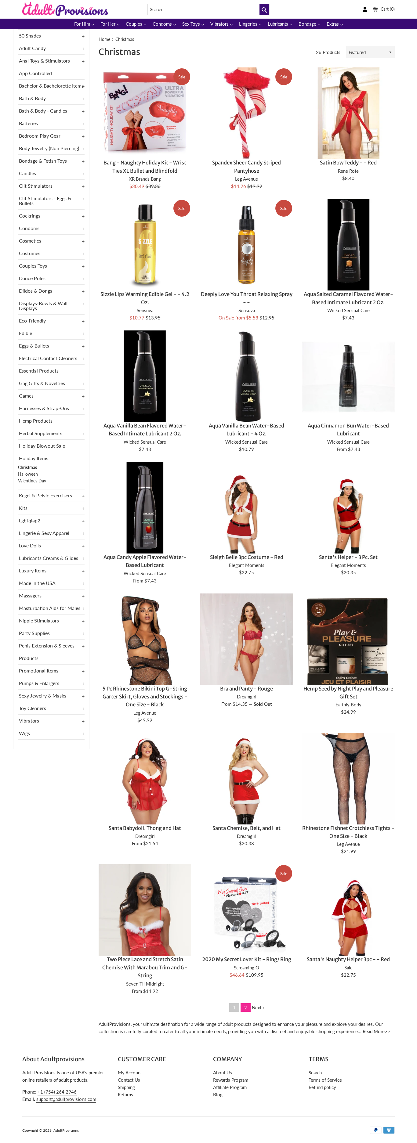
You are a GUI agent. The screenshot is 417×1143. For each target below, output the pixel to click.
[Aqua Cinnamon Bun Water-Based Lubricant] (348, 376)
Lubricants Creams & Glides (48, 558)
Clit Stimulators (36, 186)
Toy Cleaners (32, 708)
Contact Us (129, 1080)
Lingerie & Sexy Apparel (44, 533)
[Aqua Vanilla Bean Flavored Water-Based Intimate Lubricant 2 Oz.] (145, 376)
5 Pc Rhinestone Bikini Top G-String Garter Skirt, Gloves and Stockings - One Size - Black (145, 697)
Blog (218, 1094)
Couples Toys (33, 266)
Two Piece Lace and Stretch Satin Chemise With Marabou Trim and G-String (144, 967)
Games (26, 395)
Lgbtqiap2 (29, 520)
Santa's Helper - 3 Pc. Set (348, 557)
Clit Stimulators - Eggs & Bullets (45, 200)
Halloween (28, 474)
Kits (23, 508)
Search (315, 1072)
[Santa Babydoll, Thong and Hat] (145, 802)
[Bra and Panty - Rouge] (246, 662)
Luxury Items (32, 570)
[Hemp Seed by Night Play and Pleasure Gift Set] (348, 642)
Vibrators (29, 720)
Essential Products (39, 370)
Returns (125, 1094)
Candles (27, 173)
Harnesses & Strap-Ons (44, 408)
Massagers (30, 595)
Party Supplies (34, 633)
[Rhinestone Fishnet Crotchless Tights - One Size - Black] (348, 794)
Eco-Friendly (32, 320)
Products (28, 658)
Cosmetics (30, 240)
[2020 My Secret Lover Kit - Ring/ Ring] (246, 910)
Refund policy (322, 1087)
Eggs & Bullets (34, 345)
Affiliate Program (230, 1087)
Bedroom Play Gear (39, 136)
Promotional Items (38, 670)
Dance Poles (32, 278)
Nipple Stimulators (39, 620)
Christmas (27, 467)
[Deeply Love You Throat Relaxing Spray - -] (246, 245)
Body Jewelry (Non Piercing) (49, 148)
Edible (25, 333)
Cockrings (29, 215)
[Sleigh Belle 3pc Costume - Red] (246, 531)
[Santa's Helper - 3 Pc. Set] (348, 531)
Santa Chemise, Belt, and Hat (246, 828)
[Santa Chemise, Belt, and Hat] (246, 802)
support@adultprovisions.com (66, 1099)
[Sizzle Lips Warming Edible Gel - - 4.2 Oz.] (145, 245)
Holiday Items (33, 458)
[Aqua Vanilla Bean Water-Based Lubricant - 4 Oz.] (246, 376)
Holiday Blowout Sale (42, 446)
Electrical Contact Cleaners (48, 358)
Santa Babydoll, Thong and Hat (145, 828)
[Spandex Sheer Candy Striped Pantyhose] (246, 113)
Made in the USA (37, 583)
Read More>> (376, 1031)
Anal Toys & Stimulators (44, 60)
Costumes (29, 253)
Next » (258, 1007)
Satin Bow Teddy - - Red (348, 163)
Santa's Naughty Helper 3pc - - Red (348, 959)
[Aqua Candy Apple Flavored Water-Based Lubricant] (145, 508)
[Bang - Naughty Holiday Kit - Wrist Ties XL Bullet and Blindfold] (145, 112)
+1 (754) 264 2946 (57, 1091)
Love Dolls (30, 545)
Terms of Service (325, 1080)
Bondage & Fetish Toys (43, 161)
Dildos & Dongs (35, 291)
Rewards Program (230, 1080)
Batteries (28, 123)
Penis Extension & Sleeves (46, 645)
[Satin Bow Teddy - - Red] (348, 113)
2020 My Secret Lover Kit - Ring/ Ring (246, 959)
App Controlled (35, 73)
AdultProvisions (66, 1130)
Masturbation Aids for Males (49, 608)
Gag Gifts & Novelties (42, 383)
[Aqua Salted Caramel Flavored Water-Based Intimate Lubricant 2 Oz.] (348, 245)
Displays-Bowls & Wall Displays (43, 305)
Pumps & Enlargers (39, 683)
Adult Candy (32, 48)
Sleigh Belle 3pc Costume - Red (246, 557)
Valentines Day (32, 480)
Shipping (126, 1087)
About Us (222, 1072)
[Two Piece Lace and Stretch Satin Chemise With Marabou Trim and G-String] (145, 933)
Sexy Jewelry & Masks (42, 695)
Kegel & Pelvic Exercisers (45, 495)
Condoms (29, 228)
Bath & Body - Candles (43, 111)
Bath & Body (32, 98)
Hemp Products (36, 421)
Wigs (24, 733)
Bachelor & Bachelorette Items (51, 85)
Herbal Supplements (40, 433)
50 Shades (30, 35)
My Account (130, 1072)
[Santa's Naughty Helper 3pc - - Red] (348, 933)
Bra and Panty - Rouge (246, 689)
